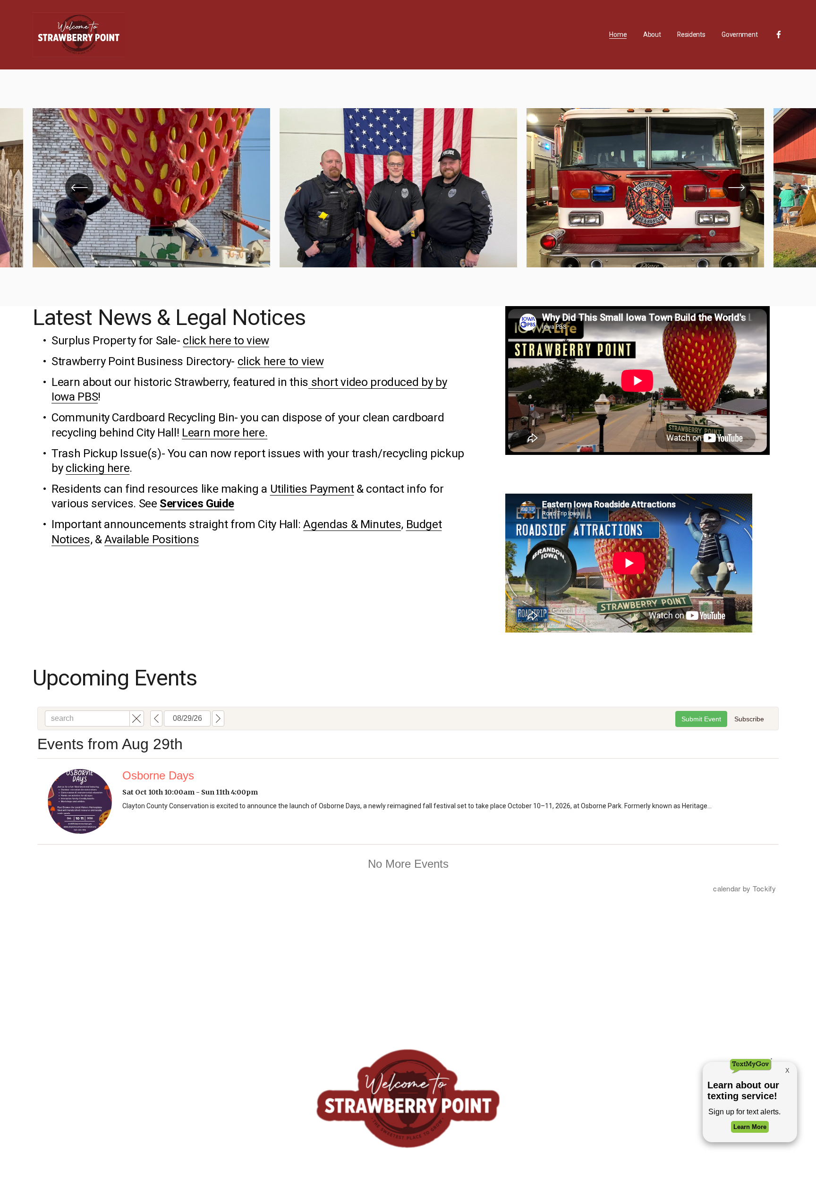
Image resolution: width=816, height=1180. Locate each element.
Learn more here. (224, 432)
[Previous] (79, 187)
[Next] (736, 187)
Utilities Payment (312, 489)
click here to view (226, 340)
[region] (408, 187)
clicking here (97, 468)
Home (618, 34)
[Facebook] (778, 34)
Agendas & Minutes (352, 524)
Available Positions (151, 539)
